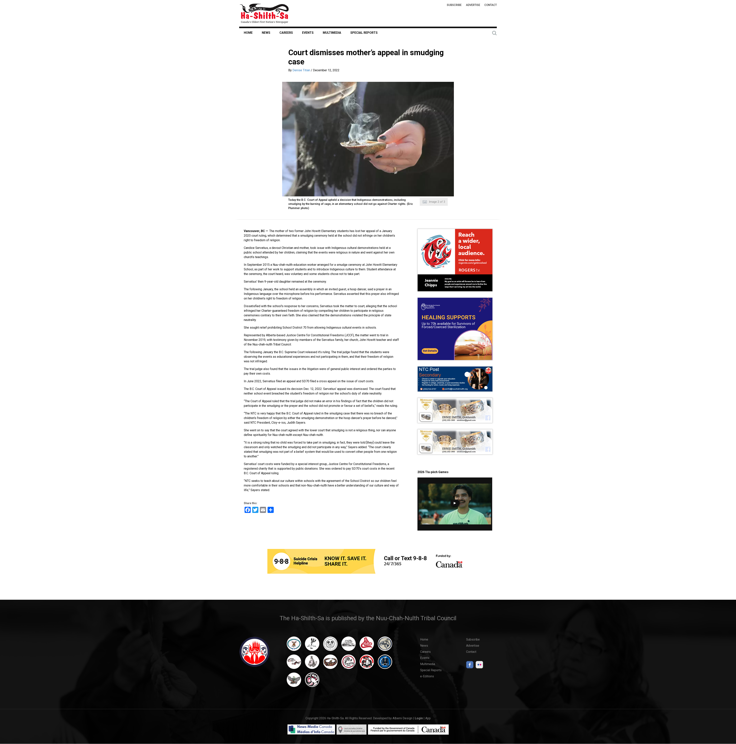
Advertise (473, 5)
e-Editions (427, 676)
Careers (286, 32)
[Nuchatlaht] (330, 664)
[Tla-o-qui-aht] (348, 664)
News (266, 32)
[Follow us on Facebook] (469, 665)
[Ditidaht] (312, 646)
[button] (368, 139)
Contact (490, 5)
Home (248, 32)
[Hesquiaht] (348, 646)
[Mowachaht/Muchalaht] (312, 664)
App (428, 718)
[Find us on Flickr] (479, 665)
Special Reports (364, 32)
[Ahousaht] (294, 646)
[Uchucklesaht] (294, 682)
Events (308, 32)
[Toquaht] (366, 664)
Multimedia (332, 32)
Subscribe (454, 5)
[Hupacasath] (366, 646)
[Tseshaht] (385, 664)
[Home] (264, 13)
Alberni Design (402, 718)
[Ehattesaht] (330, 646)
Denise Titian (301, 70)
